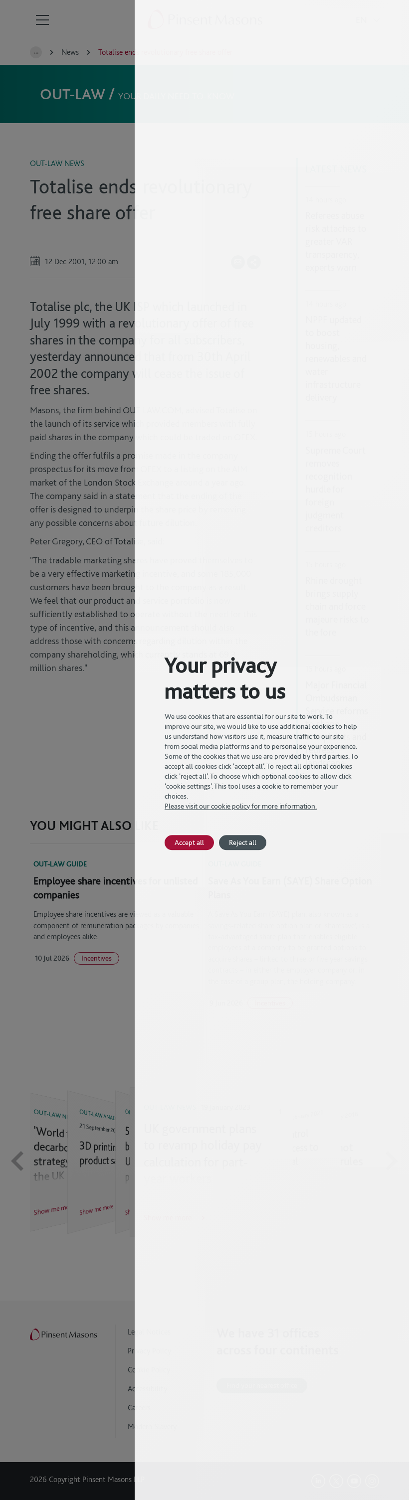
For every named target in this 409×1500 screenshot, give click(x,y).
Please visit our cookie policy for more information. (241, 806)
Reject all (242, 842)
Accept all (189, 842)
